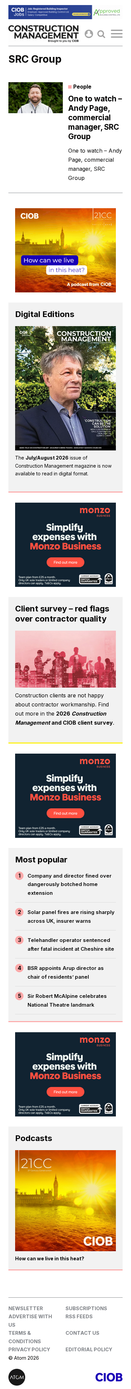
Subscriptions (86, 1308)
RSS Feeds (79, 1316)
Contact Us (82, 1333)
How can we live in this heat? (49, 1258)
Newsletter (25, 1308)
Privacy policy (29, 1349)
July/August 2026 (47, 458)
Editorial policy (89, 1349)
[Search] (101, 34)
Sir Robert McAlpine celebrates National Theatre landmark (67, 1000)
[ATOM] (37, 1377)
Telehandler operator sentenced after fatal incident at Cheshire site (71, 944)
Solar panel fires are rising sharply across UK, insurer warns (71, 916)
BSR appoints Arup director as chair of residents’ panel (66, 972)
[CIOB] (94, 1377)
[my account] (89, 34)
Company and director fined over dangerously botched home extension (70, 884)
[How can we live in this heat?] (65, 1200)
